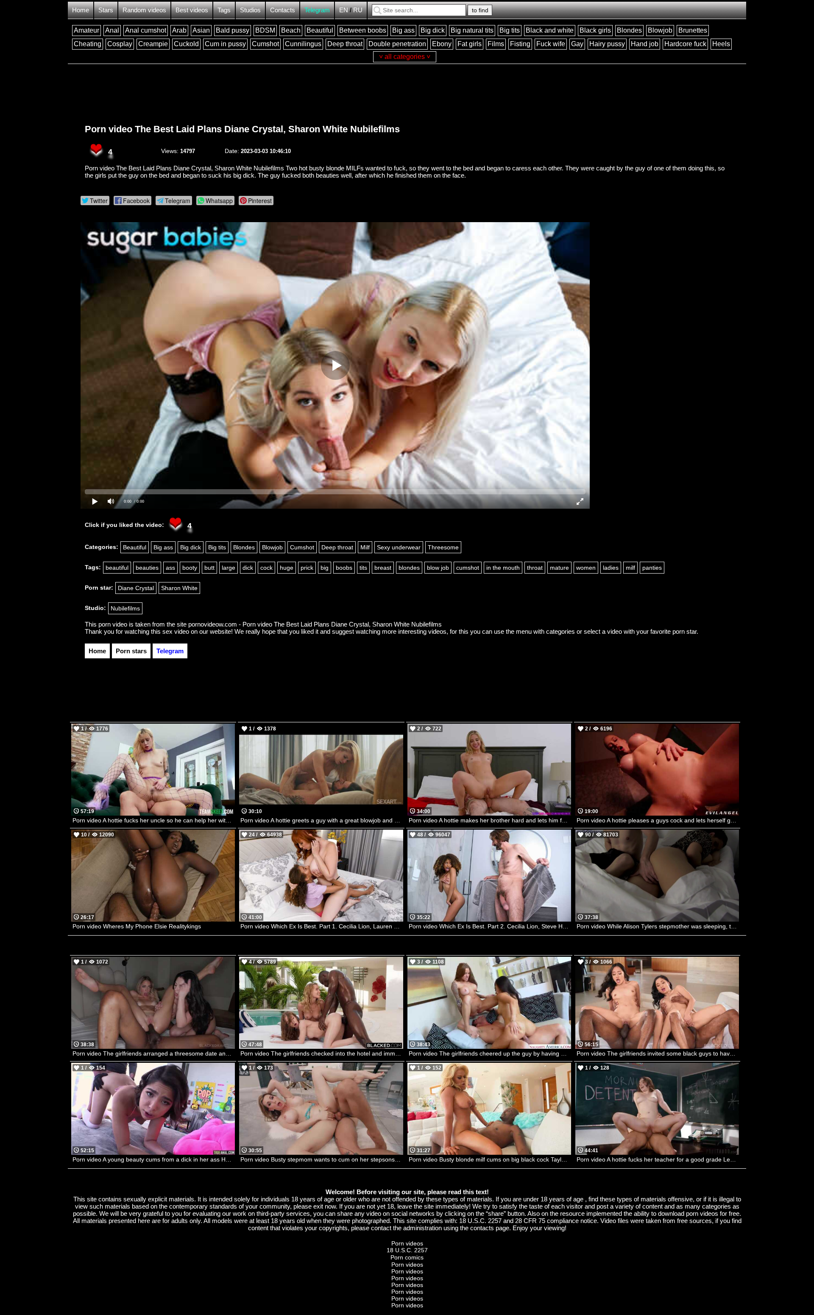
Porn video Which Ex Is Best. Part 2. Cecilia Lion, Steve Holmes (490, 926)
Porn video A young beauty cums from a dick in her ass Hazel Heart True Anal (153, 1159)
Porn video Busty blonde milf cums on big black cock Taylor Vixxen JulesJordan (490, 1159)
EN (343, 10)
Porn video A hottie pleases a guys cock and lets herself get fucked (658, 820)
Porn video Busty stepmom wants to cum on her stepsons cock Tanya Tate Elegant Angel (321, 1159)
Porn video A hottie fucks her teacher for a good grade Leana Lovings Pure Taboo (658, 1159)
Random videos (144, 10)
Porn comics (407, 1257)
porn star (684, 631)
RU (357, 10)
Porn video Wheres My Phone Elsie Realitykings (136, 926)
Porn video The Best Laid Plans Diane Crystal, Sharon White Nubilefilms (242, 129)
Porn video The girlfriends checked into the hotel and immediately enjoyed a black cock (321, 1053)
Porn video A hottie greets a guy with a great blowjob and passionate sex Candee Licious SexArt (321, 820)
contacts (482, 1227)
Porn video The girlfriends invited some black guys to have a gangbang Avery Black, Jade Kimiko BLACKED (658, 1053)
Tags (224, 10)
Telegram (317, 10)
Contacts (282, 10)
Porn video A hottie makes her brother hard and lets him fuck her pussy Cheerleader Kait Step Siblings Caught (490, 820)
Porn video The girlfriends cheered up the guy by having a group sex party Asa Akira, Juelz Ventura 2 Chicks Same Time (490, 1053)
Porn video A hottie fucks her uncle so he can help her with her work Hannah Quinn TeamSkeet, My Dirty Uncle (153, 820)
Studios (250, 10)
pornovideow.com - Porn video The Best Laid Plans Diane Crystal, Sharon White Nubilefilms (315, 624)
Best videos (192, 10)
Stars (105, 10)
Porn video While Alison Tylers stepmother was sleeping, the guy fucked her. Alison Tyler (658, 926)
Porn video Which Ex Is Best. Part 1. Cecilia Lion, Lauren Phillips (321, 926)
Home (80, 10)
